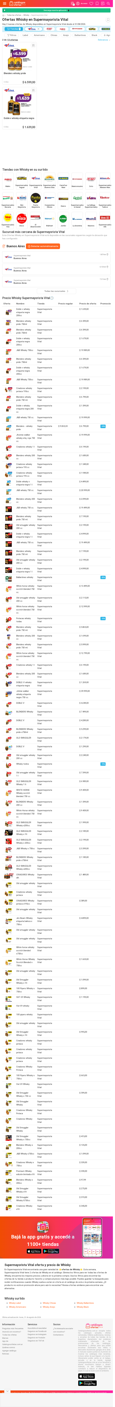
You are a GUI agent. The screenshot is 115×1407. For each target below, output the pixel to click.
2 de (10, 40)
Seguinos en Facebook (37, 1331)
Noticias (5, 1354)
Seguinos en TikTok (36, 1341)
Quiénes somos (8, 1347)
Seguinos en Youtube (36, 1338)
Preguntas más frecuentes (12, 1328)
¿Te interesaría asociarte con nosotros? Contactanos (63, 1331)
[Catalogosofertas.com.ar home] (17, 3)
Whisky (26, 15)
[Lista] (103, 3)
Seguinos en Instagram (37, 1334)
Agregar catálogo (9, 1351)
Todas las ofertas (14, 15)
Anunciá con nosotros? (11, 1332)
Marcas (5, 1338)
